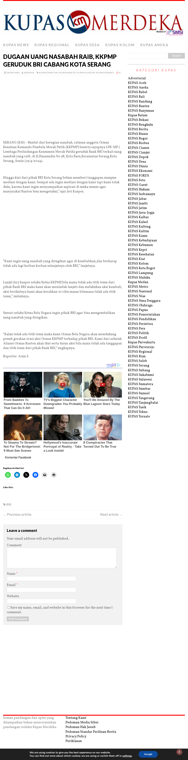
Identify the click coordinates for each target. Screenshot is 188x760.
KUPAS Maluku (139, 277)
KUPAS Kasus (137, 236)
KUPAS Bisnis (138, 134)
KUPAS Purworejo (141, 347)
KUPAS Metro (138, 287)
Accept (148, 754)
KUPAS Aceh (137, 83)
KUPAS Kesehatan (141, 254)
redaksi (29, 72)
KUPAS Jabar (137, 199)
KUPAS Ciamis (138, 148)
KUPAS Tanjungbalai (143, 403)
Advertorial (137, 78)
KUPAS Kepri (137, 250)
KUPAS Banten (48, 72)
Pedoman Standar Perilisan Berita (91, 732)
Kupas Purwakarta (141, 342)
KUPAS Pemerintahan (144, 314)
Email (11, 585)
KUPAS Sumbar (139, 389)
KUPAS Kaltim (138, 231)
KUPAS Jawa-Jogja (141, 212)
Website (13, 596)
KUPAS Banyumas (141, 111)
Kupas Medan (138, 282)
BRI (8, 504)
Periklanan (74, 741)
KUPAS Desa (87, 45)
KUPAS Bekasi (138, 120)
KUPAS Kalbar (138, 217)
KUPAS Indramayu (141, 194)
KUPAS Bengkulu (140, 125)
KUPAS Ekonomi (140, 171)
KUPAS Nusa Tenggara (144, 301)
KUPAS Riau (137, 356)
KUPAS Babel (137, 92)
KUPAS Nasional (140, 291)
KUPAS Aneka (154, 45)
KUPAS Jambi (138, 203)
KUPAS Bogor (138, 138)
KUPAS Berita (67, 72)
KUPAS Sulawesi (140, 379)
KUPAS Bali (136, 97)
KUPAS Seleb (137, 361)
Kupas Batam (137, 115)
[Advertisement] (62, 113)
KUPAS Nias (136, 296)
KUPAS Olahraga (140, 305)
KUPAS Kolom (120, 45)
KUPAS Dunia (138, 166)
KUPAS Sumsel (139, 393)
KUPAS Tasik (137, 407)
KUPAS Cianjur (139, 152)
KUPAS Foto (136, 180)
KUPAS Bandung (140, 101)
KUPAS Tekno (138, 412)
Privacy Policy (76, 736)
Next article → (111, 514)
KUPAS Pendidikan (142, 319)
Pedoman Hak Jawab (81, 727)
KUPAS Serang (105, 72)
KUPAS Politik (138, 333)
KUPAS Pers (136, 328)
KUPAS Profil (137, 338)
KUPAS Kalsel (138, 222)
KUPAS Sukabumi (141, 375)
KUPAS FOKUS (138, 175)
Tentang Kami (76, 718)
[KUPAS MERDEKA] (94, 21)
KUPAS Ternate (139, 416)
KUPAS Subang (139, 370)
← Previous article (17, 514)
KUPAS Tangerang (141, 398)
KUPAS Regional (52, 45)
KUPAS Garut (138, 185)
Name (11, 574)
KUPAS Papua (138, 310)
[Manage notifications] (179, 752)
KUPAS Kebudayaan (142, 240)
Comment (14, 545)
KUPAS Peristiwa (140, 324)
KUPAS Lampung (140, 273)
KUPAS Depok (138, 157)
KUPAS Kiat (136, 259)
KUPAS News (16, 45)
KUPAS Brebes (138, 143)
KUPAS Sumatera (140, 384)
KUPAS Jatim (137, 208)
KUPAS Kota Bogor (141, 268)
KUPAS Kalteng (139, 226)
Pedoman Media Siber (82, 722)
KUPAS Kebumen (140, 245)
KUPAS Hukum (86, 72)
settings (127, 756)
